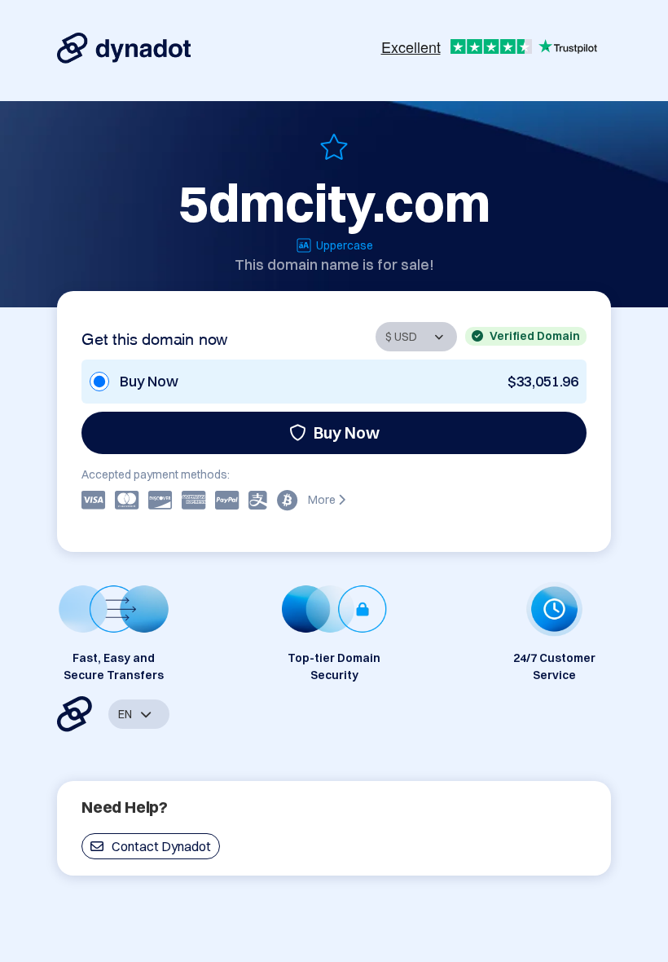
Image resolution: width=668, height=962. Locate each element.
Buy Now (347, 432)
